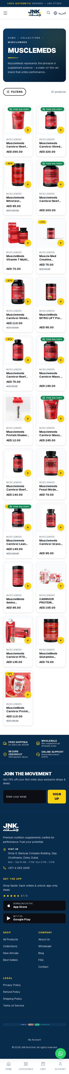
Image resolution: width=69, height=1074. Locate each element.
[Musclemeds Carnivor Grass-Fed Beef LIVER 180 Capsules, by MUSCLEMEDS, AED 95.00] (51, 530)
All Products (10, 939)
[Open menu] (5, 13)
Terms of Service (13, 1005)
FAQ (41, 960)
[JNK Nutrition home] (34, 13)
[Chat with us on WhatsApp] (60, 1053)
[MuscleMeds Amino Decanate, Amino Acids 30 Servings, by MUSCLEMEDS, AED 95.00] (18, 587)
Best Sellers (10, 960)
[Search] (48, 12)
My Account (34, 1039)
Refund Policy (11, 992)
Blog (41, 953)
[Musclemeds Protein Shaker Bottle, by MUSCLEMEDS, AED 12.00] (18, 419)
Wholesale (44, 946)
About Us (44, 939)
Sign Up (57, 796)
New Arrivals (11, 953)
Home (12, 38)
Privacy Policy (12, 985)
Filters (17, 92)
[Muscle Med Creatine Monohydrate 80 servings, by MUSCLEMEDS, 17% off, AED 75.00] (51, 246)
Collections (30, 38)
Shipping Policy (12, 998)
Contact (43, 966)
